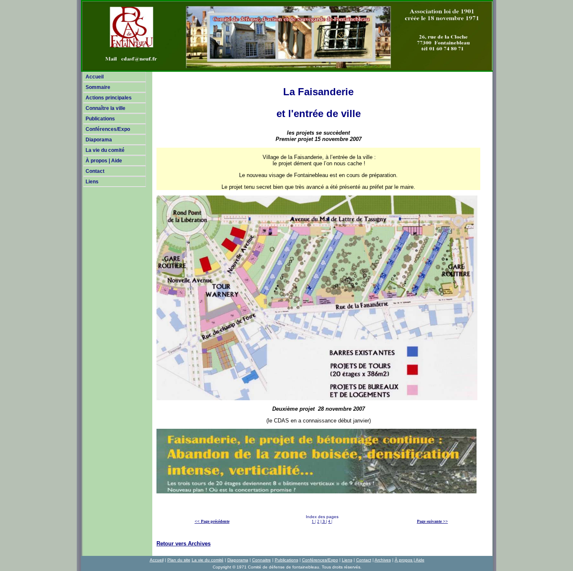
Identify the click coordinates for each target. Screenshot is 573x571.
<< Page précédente (212, 521)
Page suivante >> (432, 521)
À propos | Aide (104, 160)
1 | (314, 521)
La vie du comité (105, 150)
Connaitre (261, 560)
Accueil (95, 76)
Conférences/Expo (108, 129)
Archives (383, 560)
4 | (330, 521)
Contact (95, 171)
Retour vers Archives (183, 543)
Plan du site (178, 560)
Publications (100, 118)
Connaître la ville (105, 108)
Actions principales (109, 97)
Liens (92, 181)
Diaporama (99, 139)
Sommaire (98, 87)
